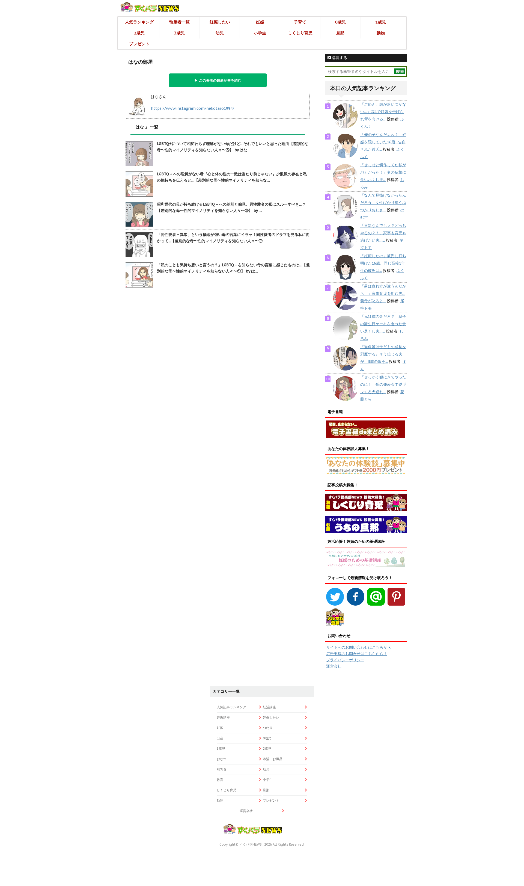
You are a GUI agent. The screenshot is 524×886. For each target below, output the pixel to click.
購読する (339, 57)
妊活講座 (269, 707)
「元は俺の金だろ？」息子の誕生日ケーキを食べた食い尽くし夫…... (383, 324)
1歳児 (380, 22)
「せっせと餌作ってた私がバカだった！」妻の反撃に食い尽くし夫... (383, 172)
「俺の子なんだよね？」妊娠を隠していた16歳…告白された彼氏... (383, 142)
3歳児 (179, 32)
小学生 (260, 32)
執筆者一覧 (179, 22)
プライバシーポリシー (345, 659)
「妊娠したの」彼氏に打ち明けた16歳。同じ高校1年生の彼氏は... (383, 263)
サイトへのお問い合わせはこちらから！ (360, 647)
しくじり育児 (300, 32)
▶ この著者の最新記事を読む (218, 80)
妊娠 (260, 22)
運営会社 (333, 666)
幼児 (220, 32)
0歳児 (340, 22)
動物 (381, 32)
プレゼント (139, 43)
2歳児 (139, 32)
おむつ (222, 759)
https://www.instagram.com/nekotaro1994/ (192, 108)
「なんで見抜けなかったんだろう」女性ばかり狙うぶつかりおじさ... (383, 202)
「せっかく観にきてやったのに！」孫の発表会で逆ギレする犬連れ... (383, 384)
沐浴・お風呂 (272, 759)
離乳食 (222, 769)
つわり (268, 728)
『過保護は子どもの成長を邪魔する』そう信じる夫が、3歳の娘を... (383, 354)
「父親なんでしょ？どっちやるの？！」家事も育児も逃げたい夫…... (383, 233)
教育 (220, 780)
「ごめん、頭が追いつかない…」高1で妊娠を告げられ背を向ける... (383, 112)
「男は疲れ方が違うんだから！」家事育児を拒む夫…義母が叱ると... (383, 293)
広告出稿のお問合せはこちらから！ (356, 653)
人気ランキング (139, 22)
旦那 (340, 32)
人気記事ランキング (231, 707)
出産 (220, 738)
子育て (300, 22)
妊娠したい (220, 22)
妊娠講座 (223, 717)
